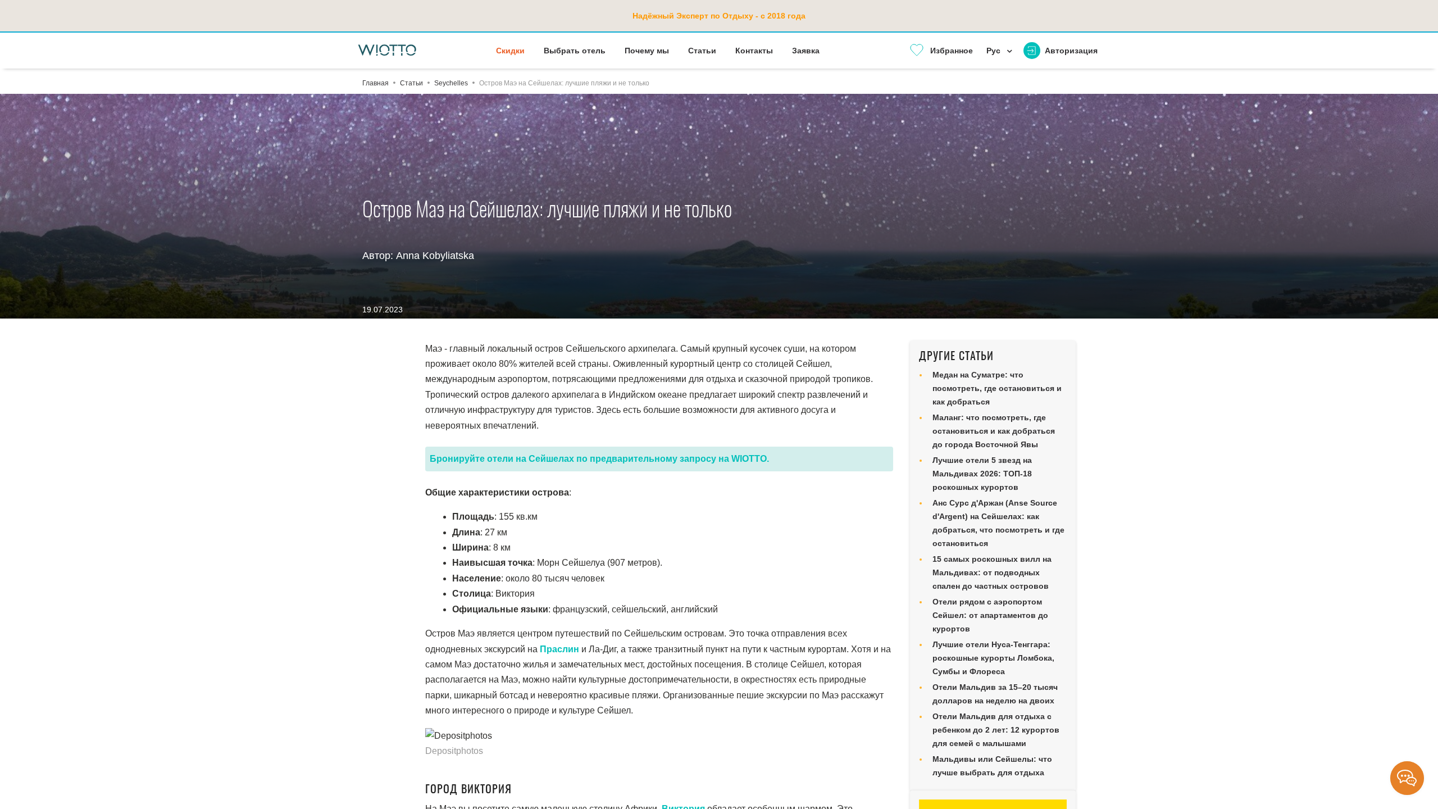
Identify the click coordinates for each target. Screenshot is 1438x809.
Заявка (806, 50)
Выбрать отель (575, 50)
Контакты (754, 50)
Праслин (559, 649)
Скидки (510, 50)
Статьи (702, 50)
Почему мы (647, 50)
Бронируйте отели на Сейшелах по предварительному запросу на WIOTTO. (599, 458)
